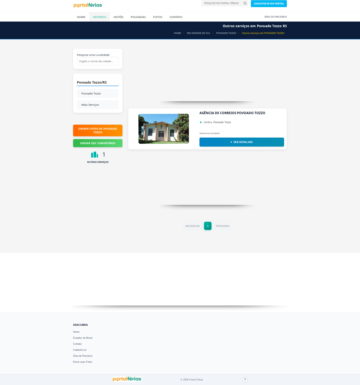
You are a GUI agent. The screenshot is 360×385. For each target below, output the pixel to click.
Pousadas (138, 17)
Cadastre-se (79, 349)
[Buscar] (245, 3)
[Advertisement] (207, 75)
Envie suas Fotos (82, 361)
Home (81, 17)
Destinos (99, 17)
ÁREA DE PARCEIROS (275, 16)
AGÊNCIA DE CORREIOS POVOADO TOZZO (232, 113)
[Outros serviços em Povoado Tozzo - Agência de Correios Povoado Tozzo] (163, 143)
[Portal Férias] (87, 7)
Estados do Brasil (82, 337)
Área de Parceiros (83, 355)
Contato (176, 17)
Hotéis (118, 17)
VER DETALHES (243, 142)
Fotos (157, 17)
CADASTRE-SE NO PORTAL (269, 3)
